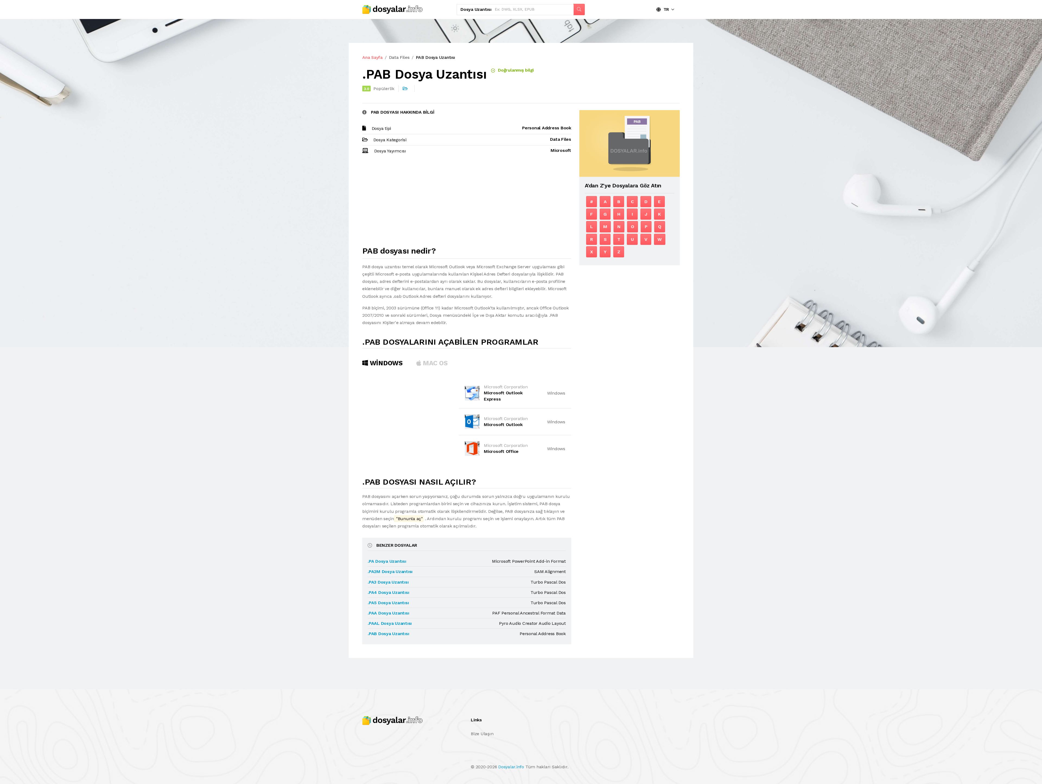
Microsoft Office (501, 451)
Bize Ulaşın (482, 733)
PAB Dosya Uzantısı (435, 57)
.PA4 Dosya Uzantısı (388, 592)
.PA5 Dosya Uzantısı (388, 602)
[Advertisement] (466, 203)
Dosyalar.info (511, 766)
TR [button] (665, 9)
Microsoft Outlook (503, 424)
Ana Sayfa (372, 57)
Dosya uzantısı (475, 9)
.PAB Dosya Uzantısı (388, 633)
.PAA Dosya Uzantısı (388, 613)
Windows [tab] (385, 363)
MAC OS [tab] (434, 363)
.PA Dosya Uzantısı (387, 561)
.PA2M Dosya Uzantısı (390, 571)
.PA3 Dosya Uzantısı (388, 582)
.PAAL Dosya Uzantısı (390, 623)
